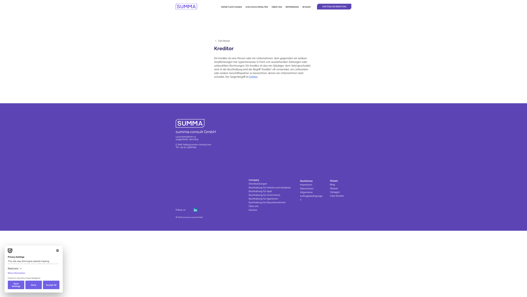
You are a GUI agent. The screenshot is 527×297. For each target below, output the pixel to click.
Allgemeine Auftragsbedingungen (311, 196)
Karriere (253, 210)
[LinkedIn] (195, 210)
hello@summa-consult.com (197, 144)
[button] (306, 7)
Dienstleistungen (258, 183)
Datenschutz (306, 188)
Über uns (253, 206)
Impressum (306, 184)
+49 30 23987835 (188, 147)
